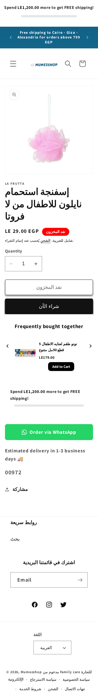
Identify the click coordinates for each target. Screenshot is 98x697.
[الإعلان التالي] (87, 37)
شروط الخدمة (30, 689)
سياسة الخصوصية (76, 679)
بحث (15, 539)
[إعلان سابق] (10, 37)
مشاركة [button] (20, 489)
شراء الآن (49, 306)
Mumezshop (31, 672)
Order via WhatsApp (53, 432)
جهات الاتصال (75, 689)
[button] (13, 64)
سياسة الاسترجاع (43, 679)
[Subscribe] (80, 579)
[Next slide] (90, 347)
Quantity (13, 251)
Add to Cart (61, 366)
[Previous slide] (7, 347)
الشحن (45, 240)
